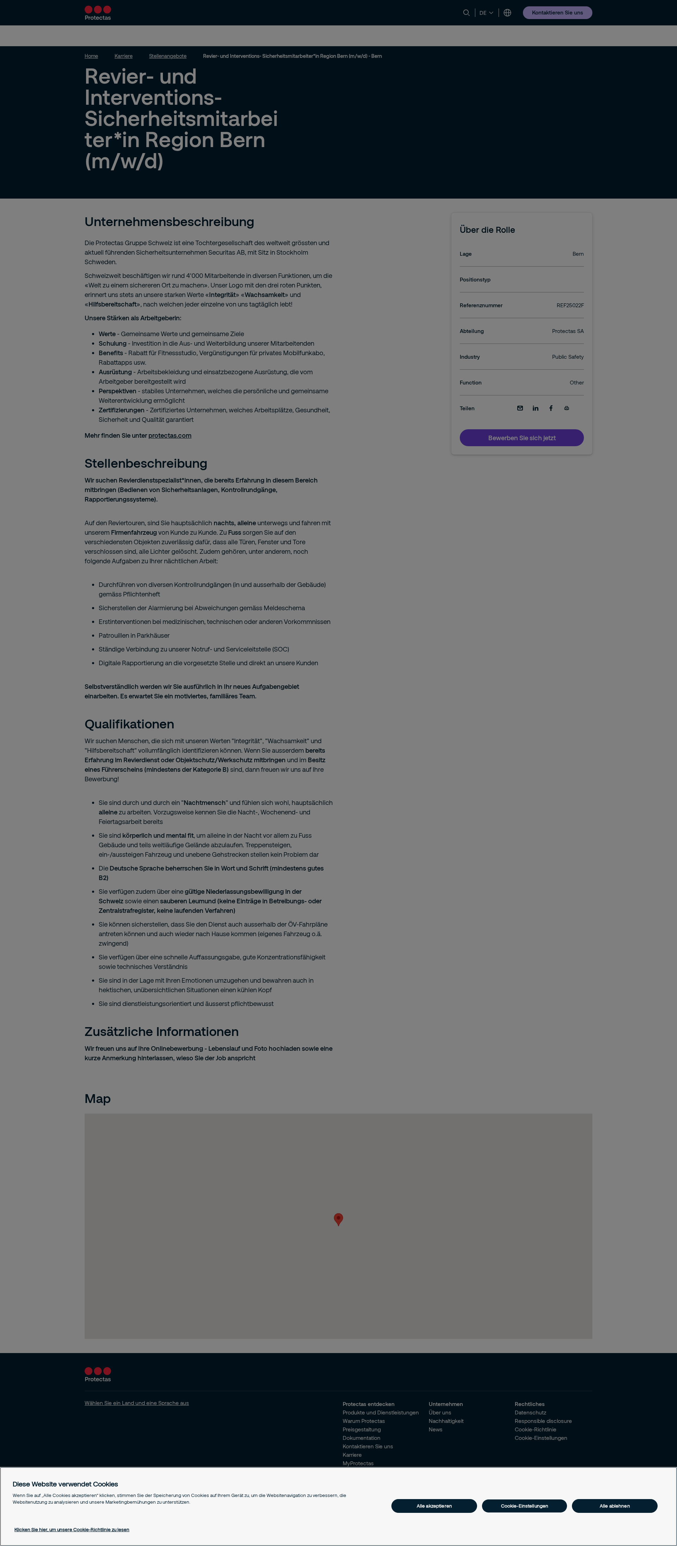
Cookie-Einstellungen (525, 1506)
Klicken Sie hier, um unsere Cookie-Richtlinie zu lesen (71, 1529)
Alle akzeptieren (434, 1506)
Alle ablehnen (615, 1506)
